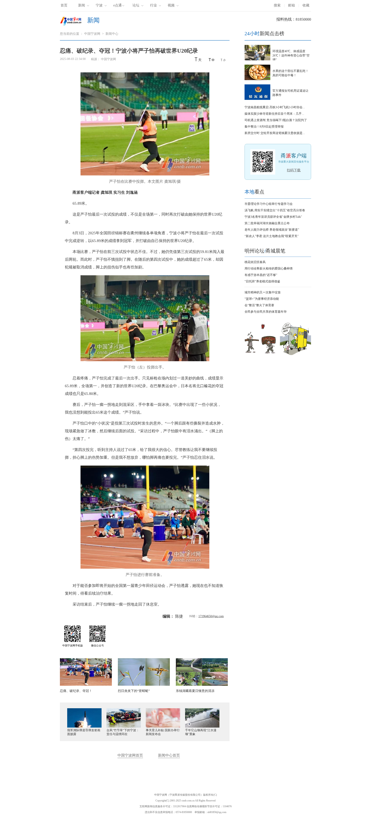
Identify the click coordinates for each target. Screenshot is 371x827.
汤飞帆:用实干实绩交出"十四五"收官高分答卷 (275, 210)
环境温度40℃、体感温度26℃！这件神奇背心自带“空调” (291, 55)
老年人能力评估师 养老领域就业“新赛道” (272, 229)
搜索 (277, 5)
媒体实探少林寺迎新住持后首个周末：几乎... (274, 113)
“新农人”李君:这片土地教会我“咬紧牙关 (272, 236)
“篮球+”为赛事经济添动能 (262, 298)
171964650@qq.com (211, 616)
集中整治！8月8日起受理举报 (264, 126)
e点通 (117, 5)
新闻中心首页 (169, 755)
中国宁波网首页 (130, 755)
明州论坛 (254, 251)
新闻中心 (111, 33)
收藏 (306, 5)
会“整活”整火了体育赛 (259, 305)
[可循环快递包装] (295, 354)
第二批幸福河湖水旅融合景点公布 (267, 223)
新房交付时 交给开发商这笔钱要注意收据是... (275, 133)
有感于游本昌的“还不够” (261, 275)
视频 (171, 5)
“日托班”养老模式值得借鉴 (262, 281)
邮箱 (291, 5)
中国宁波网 (92, 33)
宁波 (99, 5)
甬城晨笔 (275, 251)
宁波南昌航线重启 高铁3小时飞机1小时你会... (275, 107)
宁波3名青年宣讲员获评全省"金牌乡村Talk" (273, 216)
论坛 (135, 5)
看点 (254, 192)
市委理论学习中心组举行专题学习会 (269, 204)
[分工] (261, 354)
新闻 (81, 5)
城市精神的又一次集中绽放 (263, 292)
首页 (64, 5)
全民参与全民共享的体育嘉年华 (266, 311)
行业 (153, 5)
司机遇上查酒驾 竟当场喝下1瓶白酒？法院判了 (276, 120)
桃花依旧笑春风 (255, 262)
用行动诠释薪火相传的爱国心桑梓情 (269, 268)
